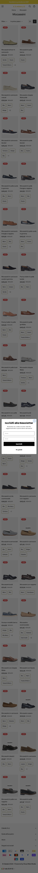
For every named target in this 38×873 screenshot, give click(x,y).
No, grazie (19, 449)
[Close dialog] (34, 421)
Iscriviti (19, 444)
